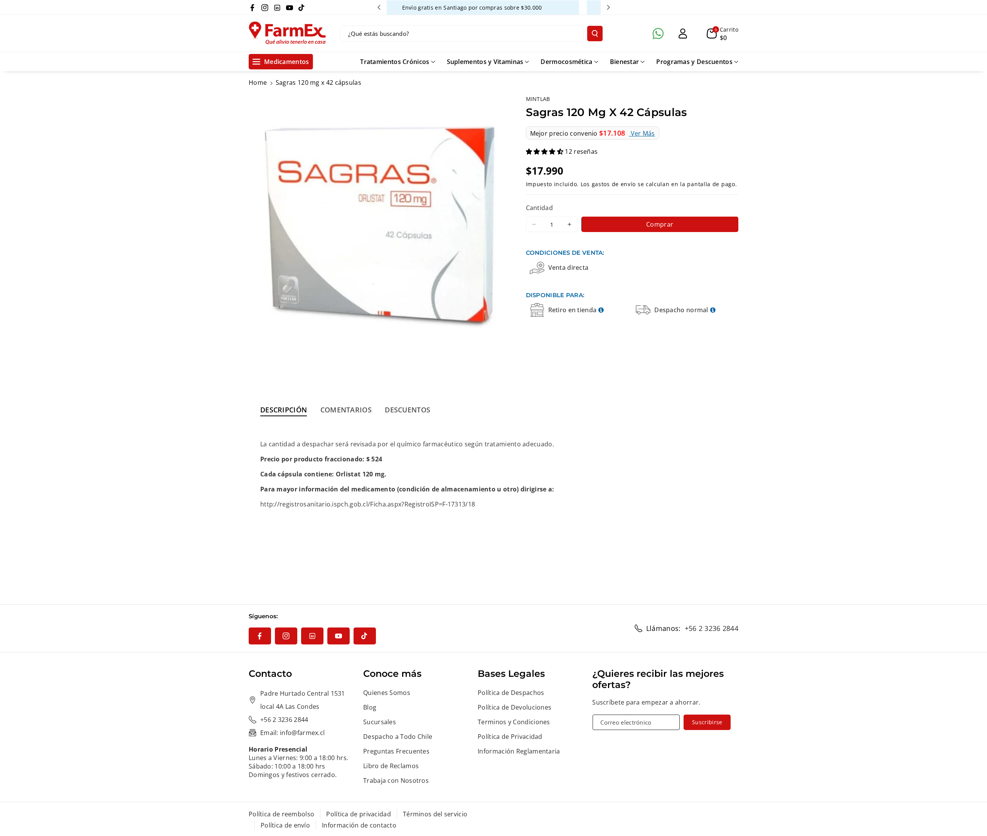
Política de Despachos (511, 692)
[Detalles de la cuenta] (682, 33)
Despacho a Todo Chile (397, 736)
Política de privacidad (358, 814)
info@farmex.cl (302, 732)
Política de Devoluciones (514, 707)
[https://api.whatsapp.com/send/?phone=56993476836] (658, 33)
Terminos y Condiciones (514, 722)
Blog (369, 707)
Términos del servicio (435, 814)
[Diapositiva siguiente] (608, 7)
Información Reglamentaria (519, 751)
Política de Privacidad (510, 736)
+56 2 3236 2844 (712, 628)
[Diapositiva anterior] (379, 7)
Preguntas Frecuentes (396, 751)
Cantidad (539, 208)
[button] (722, 33)
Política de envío (285, 825)
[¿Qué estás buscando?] (595, 33)
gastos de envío (614, 184)
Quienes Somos (386, 692)
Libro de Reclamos (391, 766)
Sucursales (379, 722)
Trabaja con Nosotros (396, 780)
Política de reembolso (281, 814)
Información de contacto (359, 825)
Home (258, 82)
